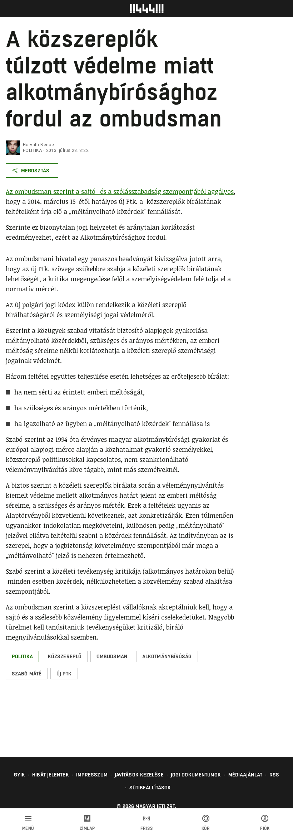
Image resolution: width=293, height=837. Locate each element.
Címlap (87, 828)
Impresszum (92, 775)
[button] (22, 656)
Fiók (264, 828)
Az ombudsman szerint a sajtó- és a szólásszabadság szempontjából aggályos (120, 191)
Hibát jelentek (50, 775)
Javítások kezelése (139, 775)
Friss (146, 828)
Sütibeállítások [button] (150, 787)
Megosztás (35, 170)
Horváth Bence (38, 144)
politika (32, 150)
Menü (28, 828)
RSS (274, 775)
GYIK (19, 775)
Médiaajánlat (245, 775)
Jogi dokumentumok (196, 775)
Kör (206, 828)
